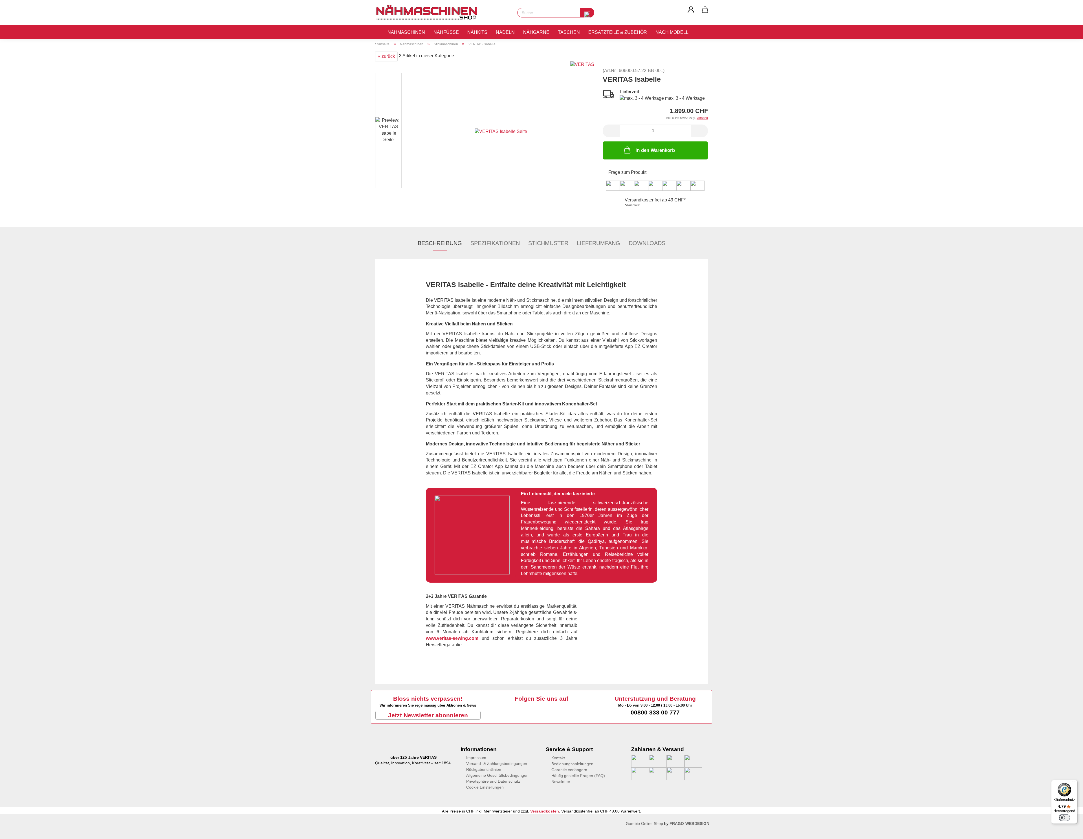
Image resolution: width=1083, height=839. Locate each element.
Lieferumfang (598, 243)
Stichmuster (548, 243)
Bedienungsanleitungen (572, 764)
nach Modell (671, 32)
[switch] (1064, 817)
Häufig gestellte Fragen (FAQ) (578, 775)
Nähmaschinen (406, 32)
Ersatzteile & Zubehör (617, 32)
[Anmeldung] (691, 10)
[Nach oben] (15, 830)
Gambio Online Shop (644, 823)
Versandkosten (544, 811)
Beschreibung (440, 243)
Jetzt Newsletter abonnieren (428, 715)
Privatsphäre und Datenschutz (493, 781)
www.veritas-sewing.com (452, 638)
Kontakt (558, 758)
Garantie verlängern (569, 769)
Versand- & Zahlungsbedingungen (496, 763)
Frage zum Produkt (627, 172)
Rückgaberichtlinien (483, 769)
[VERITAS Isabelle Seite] (501, 131)
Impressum (476, 757)
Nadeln (505, 32)
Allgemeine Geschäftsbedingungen (497, 775)
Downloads (647, 243)
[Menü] (1074, 783)
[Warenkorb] (705, 10)
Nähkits (477, 32)
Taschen (569, 32)
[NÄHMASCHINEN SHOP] (428, 12)
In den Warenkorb (655, 150)
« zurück (386, 56)
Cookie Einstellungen (485, 787)
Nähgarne (536, 32)
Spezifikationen (495, 243)
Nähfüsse (446, 32)
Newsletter (560, 781)
